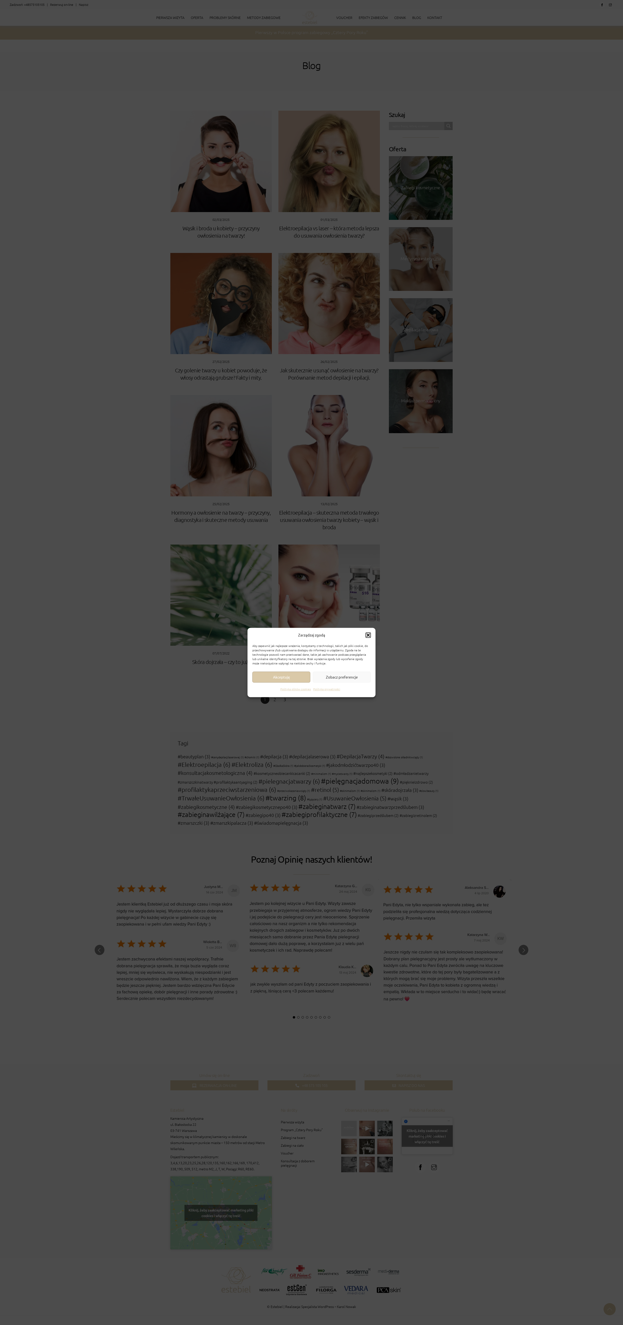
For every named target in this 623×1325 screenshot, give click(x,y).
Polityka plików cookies (295, 689)
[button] (368, 635)
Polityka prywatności (326, 689)
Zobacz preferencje (342, 677)
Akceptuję (281, 677)
